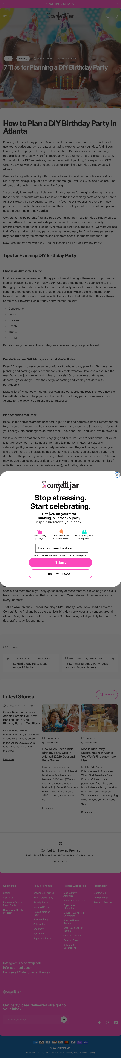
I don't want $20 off (60, 574)
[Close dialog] (117, 475)
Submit (60, 562)
